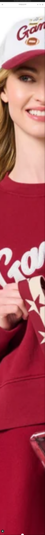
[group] (22, 271)
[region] (22, 271)
